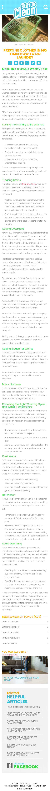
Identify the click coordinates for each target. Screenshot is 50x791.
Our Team (14, 784)
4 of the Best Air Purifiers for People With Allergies (22, 738)
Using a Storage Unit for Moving (23, 707)
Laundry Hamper (10, 632)
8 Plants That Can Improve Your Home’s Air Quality (23, 730)
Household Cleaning (26, 44)
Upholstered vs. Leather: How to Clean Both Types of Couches (23, 714)
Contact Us (25, 784)
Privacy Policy (39, 786)
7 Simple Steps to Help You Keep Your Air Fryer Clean (23, 754)
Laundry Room (9, 643)
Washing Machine (10, 627)
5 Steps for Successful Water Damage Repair (22, 722)
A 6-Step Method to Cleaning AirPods (21, 746)
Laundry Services (11, 638)
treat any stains (29, 184)
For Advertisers (11, 786)
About (35, 784)
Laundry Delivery (11, 622)
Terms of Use (25, 786)
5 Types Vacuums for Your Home (21, 679)
